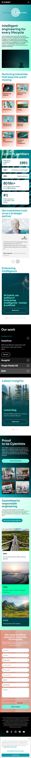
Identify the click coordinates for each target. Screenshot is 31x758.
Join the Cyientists (15, 461)
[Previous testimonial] (13, 261)
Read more (15, 310)
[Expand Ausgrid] (28, 360)
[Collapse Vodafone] (28, 338)
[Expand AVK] (28, 371)
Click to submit (15, 707)
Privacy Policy (13, 746)
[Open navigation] (28, 2)
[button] (12, 429)
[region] (15, 747)
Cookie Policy (7, 746)
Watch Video (24, 231)
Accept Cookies (15, 755)
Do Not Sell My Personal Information (15, 750)
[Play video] (15, 12)
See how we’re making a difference (12, 520)
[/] (6, 2)
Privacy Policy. (20, 702)
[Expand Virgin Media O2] (28, 366)
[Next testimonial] (17, 261)
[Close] (29, 738)
